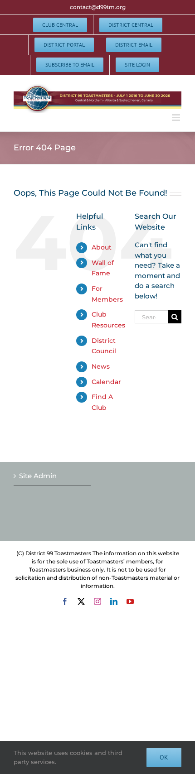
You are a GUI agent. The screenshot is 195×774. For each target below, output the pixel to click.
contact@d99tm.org (98, 7)
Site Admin (38, 475)
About (102, 247)
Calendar (106, 382)
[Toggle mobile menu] (176, 117)
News (101, 366)
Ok (164, 757)
